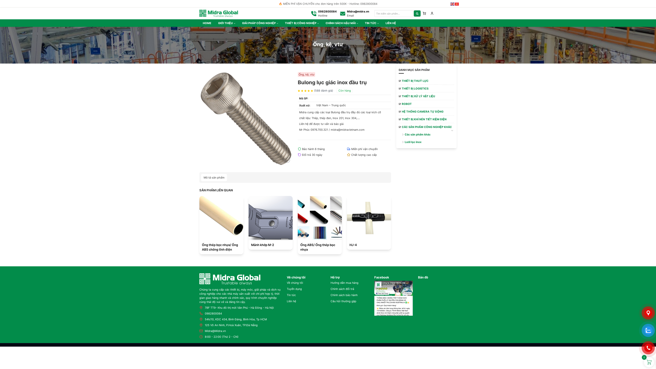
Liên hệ (291, 301)
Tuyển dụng (294, 289)
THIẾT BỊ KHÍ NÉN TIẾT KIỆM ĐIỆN (424, 119)
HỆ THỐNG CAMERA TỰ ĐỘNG (422, 111)
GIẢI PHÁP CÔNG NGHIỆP (259, 23)
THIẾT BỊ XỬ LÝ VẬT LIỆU (418, 96)
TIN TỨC (370, 23)
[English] (452, 3)
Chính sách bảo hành (344, 295)
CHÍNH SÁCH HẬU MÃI (341, 23)
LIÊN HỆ (391, 23)
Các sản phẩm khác (417, 134)
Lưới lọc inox (413, 142)
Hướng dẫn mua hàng (344, 282)
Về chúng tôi (295, 282)
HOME (207, 23)
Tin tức (291, 295)
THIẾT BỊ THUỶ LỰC (415, 81)
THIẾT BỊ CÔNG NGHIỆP (300, 23)
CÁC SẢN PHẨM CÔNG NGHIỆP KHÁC (427, 127)
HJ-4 (353, 245)
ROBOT (407, 104)
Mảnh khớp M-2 (262, 245)
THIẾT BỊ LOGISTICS (415, 88)
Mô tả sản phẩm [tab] (214, 177)
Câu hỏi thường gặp (343, 301)
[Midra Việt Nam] (218, 13)
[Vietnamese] (457, 3)
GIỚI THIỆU (225, 23)
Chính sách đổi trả (342, 289)
